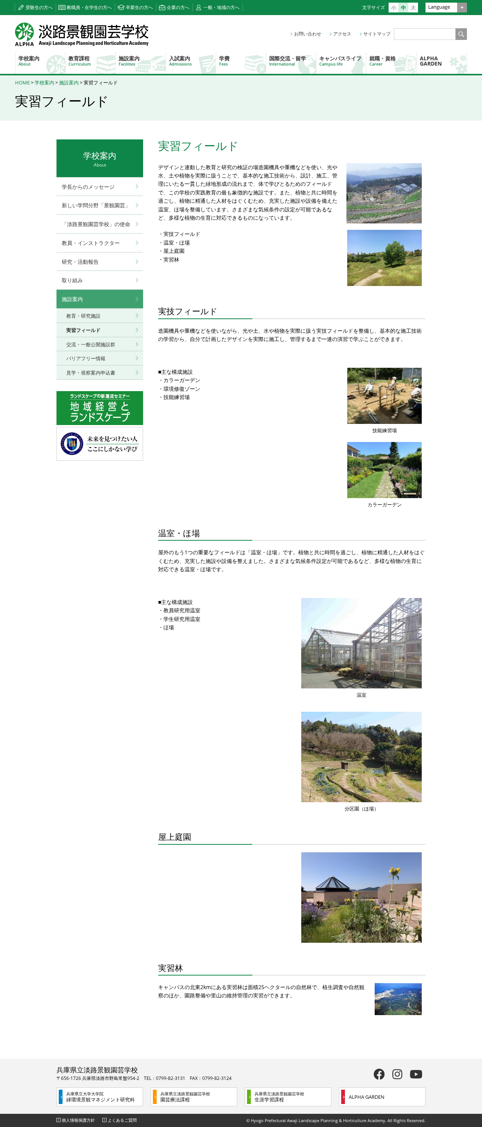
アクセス (342, 34)
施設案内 (129, 61)
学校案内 (29, 61)
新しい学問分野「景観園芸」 (96, 205)
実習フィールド (83, 330)
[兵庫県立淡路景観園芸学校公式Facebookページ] (379, 1074)
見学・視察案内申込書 (90, 372)
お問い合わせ (307, 34)
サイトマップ (376, 34)
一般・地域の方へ (221, 7)
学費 (224, 61)
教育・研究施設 (83, 315)
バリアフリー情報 (85, 358)
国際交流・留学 (287, 61)
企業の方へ (178, 7)
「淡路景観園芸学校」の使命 (96, 224)
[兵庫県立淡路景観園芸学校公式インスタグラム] (397, 1074)
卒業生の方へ (139, 7)
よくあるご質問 (122, 1120)
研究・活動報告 (80, 261)
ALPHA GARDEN (431, 61)
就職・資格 (382, 61)
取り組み (72, 280)
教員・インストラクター (91, 242)
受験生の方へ (39, 7)
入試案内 (180, 61)
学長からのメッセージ (88, 186)
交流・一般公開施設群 (90, 344)
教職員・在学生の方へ (89, 7)
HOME (22, 82)
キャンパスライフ (340, 61)
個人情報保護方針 (78, 1120)
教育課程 (80, 61)
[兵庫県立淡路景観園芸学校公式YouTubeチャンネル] (416, 1074)
